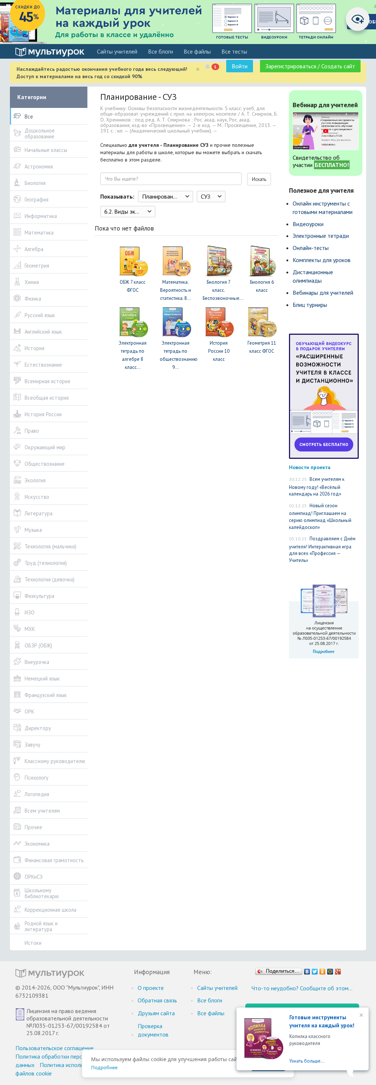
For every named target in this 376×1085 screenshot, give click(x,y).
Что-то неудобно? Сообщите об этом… (302, 988)
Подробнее (104, 1067)
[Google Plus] (338, 970)
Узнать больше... (307, 1061)
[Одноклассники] (322, 970)
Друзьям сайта (156, 1013)
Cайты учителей (117, 51)
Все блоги (160, 51)
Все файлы (197, 51)
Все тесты (234, 51)
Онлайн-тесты (311, 247)
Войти (239, 66)
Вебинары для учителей (323, 292)
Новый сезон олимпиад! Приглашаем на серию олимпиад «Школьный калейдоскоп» (320, 516)
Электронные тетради (321, 235)
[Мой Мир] (330, 970)
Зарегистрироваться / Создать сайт (310, 66)
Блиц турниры (310, 304)
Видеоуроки (308, 224)
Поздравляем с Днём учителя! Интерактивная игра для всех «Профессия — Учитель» (322, 549)
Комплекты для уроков (322, 260)
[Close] (360, 1016)
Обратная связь (157, 1000)
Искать (259, 179)
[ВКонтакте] (307, 970)
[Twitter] (315, 970)
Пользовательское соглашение (54, 1048)
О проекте (151, 987)
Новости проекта (309, 467)
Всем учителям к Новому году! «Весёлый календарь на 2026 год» (316, 486)
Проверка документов (153, 1030)
